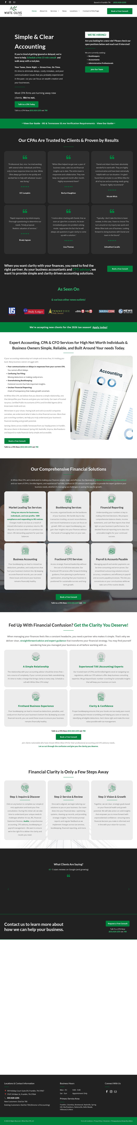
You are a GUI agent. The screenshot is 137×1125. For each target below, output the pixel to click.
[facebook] (5, 2)
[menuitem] (34, 11)
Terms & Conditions (87, 1121)
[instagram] (10, 2)
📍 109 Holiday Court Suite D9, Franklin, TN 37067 (24, 1091)
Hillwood (63, 1109)
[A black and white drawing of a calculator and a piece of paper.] (25, 554)
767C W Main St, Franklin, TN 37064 (22, 1094)
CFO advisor (81, 269)
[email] (14, 2)
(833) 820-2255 (119, 2)
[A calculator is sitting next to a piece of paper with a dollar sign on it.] (25, 502)
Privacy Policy (98, 1121)
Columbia (70, 1105)
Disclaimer (106, 1121)
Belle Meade (87, 1107)
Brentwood (79, 1105)
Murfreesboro (68, 1107)
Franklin (63, 1105)
